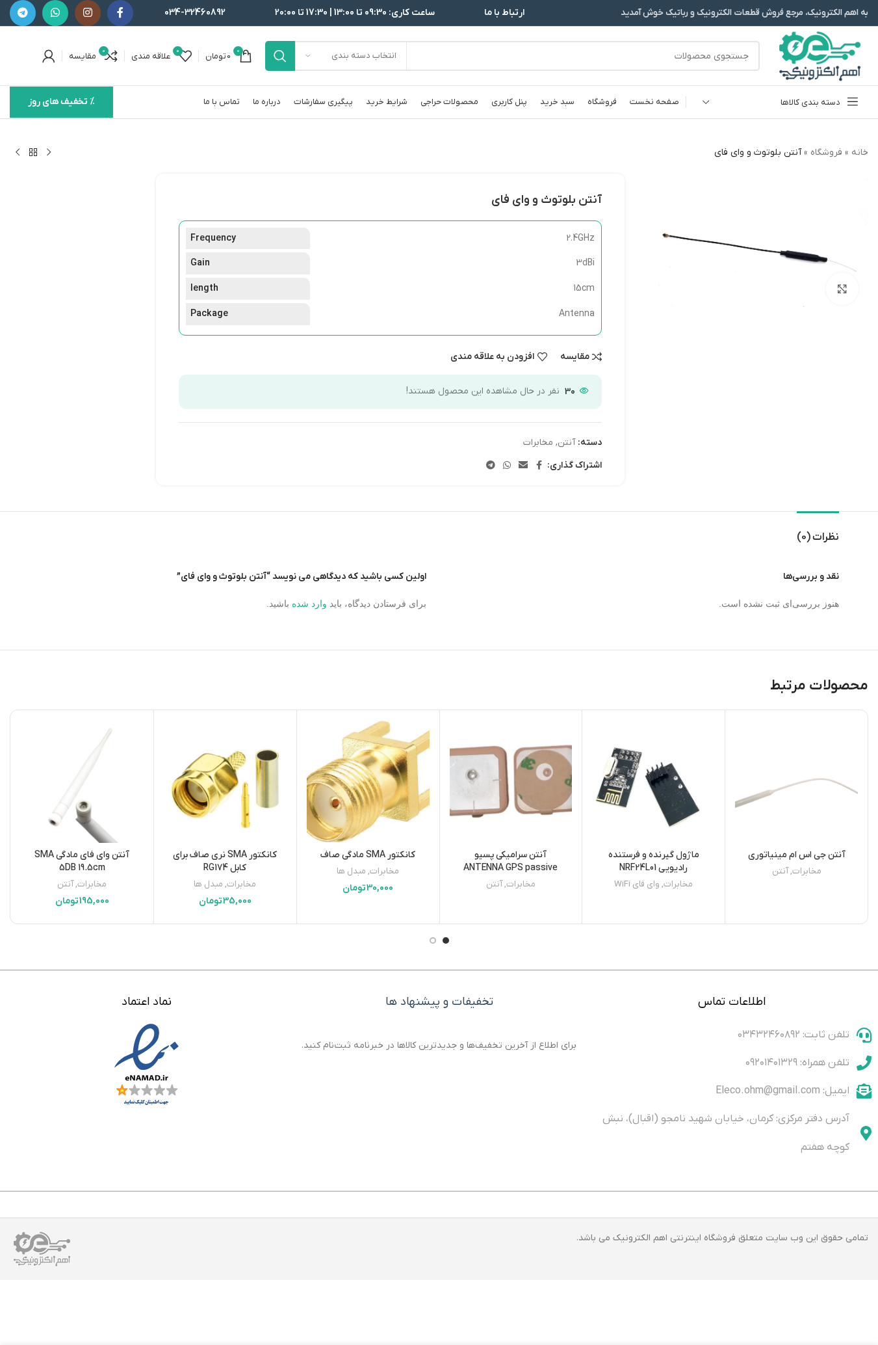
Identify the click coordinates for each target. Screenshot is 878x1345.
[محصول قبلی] (49, 153)
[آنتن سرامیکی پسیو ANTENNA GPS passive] (511, 781)
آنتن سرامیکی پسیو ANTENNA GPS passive (510, 861)
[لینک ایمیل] (523, 466)
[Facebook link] (120, 13)
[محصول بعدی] (17, 153)
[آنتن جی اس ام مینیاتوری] (796, 781)
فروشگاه (826, 152)
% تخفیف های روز (61, 102)
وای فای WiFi (637, 884)
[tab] (818, 531)
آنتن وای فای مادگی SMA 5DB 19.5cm (81, 861)
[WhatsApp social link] (55, 13)
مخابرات (538, 442)
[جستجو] (280, 56)
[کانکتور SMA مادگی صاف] (368, 781)
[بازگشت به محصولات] (33, 153)
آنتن (566, 442)
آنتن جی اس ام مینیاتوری (797, 855)
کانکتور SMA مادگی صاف (367, 855)
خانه (859, 152)
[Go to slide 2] (433, 940)
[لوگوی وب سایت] (820, 55)
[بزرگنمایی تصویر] (842, 289)
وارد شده (309, 603)
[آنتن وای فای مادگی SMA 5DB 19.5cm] (82, 781)
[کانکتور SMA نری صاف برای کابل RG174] (225, 781)
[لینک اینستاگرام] (88, 13)
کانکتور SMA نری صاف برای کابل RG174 (225, 861)
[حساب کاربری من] (49, 56)
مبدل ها (351, 871)
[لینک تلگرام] (23, 13)
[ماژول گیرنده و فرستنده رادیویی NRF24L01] (653, 781)
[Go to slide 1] (446, 940)
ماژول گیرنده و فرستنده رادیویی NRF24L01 (653, 861)
